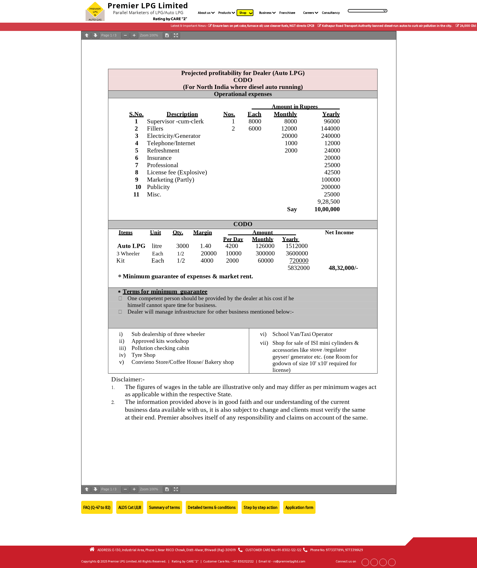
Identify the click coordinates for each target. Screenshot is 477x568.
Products (224, 12)
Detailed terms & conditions (212, 507)
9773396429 (354, 550)
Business (265, 12)
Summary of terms (164, 507)
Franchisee (287, 12)
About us (204, 12)
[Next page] (95, 35)
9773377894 (335, 550)
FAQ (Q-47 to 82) (96, 507)
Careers (308, 12)
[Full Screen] (176, 35)
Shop (242, 12)
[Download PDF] (167, 35)
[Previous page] (87, 35)
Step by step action (260, 507)
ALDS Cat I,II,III (129, 507)
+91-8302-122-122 (288, 550)
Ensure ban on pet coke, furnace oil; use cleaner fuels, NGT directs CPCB (247, 25)
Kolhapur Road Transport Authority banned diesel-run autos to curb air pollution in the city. (371, 25)
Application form (299, 507)
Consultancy (331, 12)
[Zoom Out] (125, 35)
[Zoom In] (134, 35)
